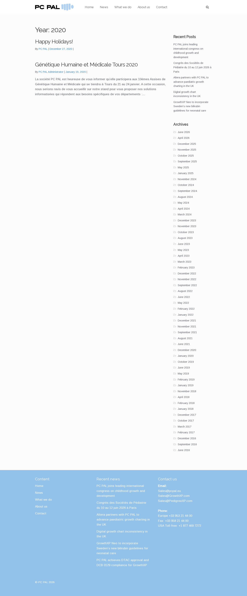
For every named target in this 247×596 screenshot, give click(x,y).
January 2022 (185, 314)
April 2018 (183, 397)
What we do (122, 7)
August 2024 (185, 196)
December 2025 (187, 143)
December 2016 (187, 438)
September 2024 (187, 190)
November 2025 (187, 149)
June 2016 (184, 450)
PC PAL (43, 48)
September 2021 (187, 332)
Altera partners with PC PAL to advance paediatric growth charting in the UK (191, 81)
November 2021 (187, 326)
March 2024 (184, 214)
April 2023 (183, 255)
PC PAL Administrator (51, 71)
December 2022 (187, 273)
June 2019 (184, 367)
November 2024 (187, 179)
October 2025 (186, 155)
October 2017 (186, 420)
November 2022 (187, 279)
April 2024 (183, 208)
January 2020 (185, 355)
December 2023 (187, 220)
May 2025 (183, 167)
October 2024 (186, 185)
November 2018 (187, 391)
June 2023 (184, 244)
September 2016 (187, 444)
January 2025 (185, 173)
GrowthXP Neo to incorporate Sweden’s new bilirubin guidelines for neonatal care (190, 106)
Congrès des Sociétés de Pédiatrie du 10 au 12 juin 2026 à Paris (192, 67)
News (104, 7)
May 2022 (183, 302)
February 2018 (186, 403)
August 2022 (185, 291)
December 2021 (187, 320)
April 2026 (183, 137)
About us (144, 7)
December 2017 (187, 414)
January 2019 (185, 385)
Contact (161, 7)
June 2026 (184, 132)
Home (89, 7)
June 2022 (184, 297)
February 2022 (186, 308)
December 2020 (187, 350)
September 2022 (187, 285)
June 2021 (184, 344)
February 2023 (186, 267)
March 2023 (184, 261)
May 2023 (183, 249)
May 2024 (183, 202)
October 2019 (186, 361)
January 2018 (185, 408)
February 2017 (186, 432)
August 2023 (185, 238)
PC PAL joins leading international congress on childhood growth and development (121, 491)
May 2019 (183, 373)
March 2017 (184, 426)
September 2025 (187, 161)
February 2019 (186, 379)
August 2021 (185, 338)
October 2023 (186, 232)
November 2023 (187, 226)
